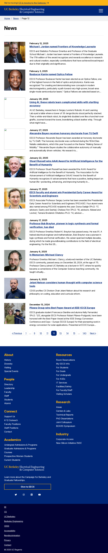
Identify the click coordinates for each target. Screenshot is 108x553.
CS (5, 512)
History (7, 360)
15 (74, 333)
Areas (59, 407)
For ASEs (60, 379)
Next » (94, 333)
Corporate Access (64, 439)
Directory (8, 384)
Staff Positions (11, 428)
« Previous (18, 333)
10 (41, 333)
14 (67, 333)
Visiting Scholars (64, 394)
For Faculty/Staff (64, 390)
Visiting (7, 367)
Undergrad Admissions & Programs (20, 445)
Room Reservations (65, 360)
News (16, 18)
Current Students (12, 460)
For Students (62, 367)
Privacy (7, 540)
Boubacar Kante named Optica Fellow (51, 74)
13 (60, 333)
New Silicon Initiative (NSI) (69, 443)
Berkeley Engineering (13, 521)
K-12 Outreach (11, 420)
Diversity (8, 363)
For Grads (60, 371)
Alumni (7, 403)
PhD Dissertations (64, 418)
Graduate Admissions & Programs (20, 448)
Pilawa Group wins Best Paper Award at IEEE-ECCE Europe (62, 307)
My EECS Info (63, 363)
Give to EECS (28, 486)
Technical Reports (64, 414)
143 (84, 333)
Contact (8, 431)
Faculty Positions (12, 424)
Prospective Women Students (18, 456)
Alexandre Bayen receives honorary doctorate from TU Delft (64, 133)
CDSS (6, 526)
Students (8, 399)
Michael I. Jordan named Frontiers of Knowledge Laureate (63, 46)
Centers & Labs (63, 411)
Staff (6, 395)
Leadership (9, 388)
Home (7, 18)
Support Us (9, 416)
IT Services (61, 382)
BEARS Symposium (65, 426)
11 (47, 333)
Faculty (7, 392)
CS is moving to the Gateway (32, 3)
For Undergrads (63, 375)
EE (5, 507)
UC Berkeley (9, 516)
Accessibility (9, 531)
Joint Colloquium (64, 422)
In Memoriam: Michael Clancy (46, 254)
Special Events (11, 371)
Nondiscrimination (12, 535)
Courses (8, 452)
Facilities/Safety (64, 386)
